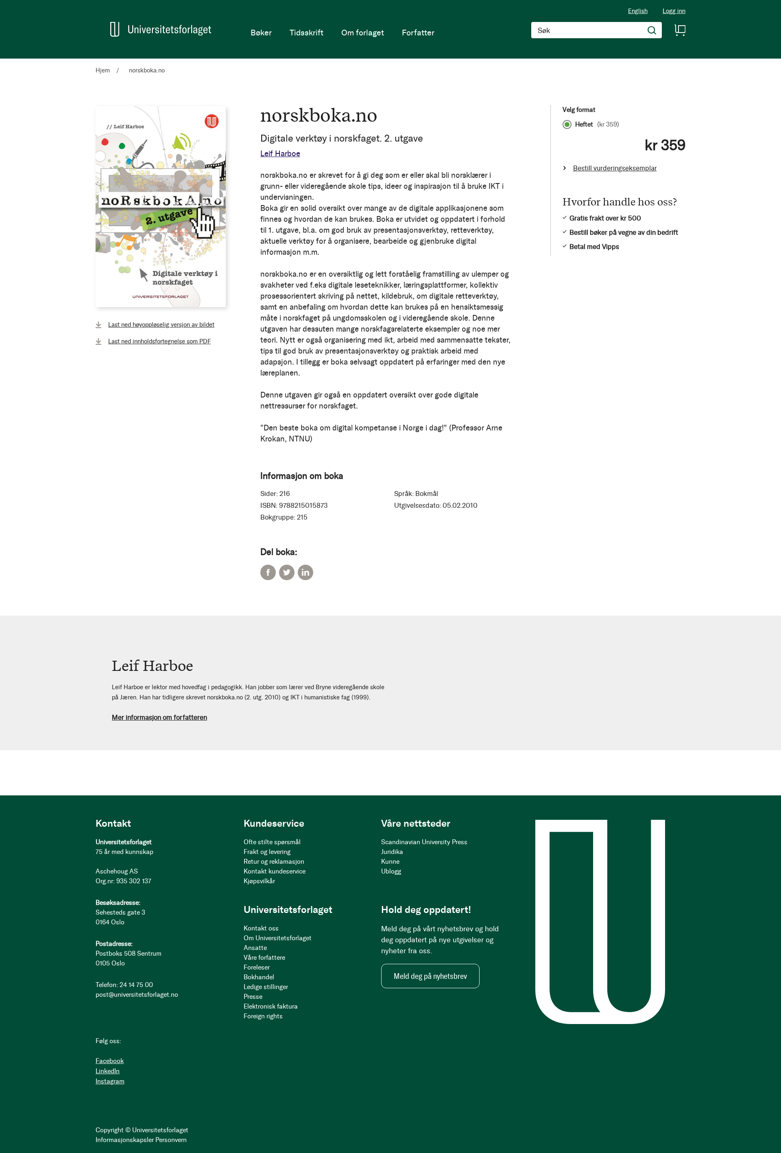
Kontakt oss (261, 928)
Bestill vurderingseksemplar (615, 168)
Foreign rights (263, 1016)
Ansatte (255, 948)
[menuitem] (261, 32)
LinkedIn (305, 572)
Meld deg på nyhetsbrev (430, 976)
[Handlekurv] (679, 30)
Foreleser (257, 967)
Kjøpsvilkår (259, 881)
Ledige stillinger (266, 987)
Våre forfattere (264, 957)
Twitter (287, 572)
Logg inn (674, 11)
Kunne (390, 861)
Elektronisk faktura (271, 1006)
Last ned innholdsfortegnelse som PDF (159, 341)
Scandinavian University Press (424, 842)
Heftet (597, 124)
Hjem (103, 70)
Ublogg (391, 871)
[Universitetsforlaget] (160, 29)
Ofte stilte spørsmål (272, 842)
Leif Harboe (280, 153)
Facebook (268, 572)
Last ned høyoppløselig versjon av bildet (161, 324)
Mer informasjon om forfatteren (159, 717)
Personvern (171, 1140)
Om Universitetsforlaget (278, 938)
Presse (253, 996)
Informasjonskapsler (125, 1140)
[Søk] (652, 30)
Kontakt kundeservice (274, 871)
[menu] (342, 32)
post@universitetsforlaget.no (137, 994)
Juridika (392, 852)
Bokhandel (259, 977)
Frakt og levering (267, 852)
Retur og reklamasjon (274, 861)
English (638, 11)
